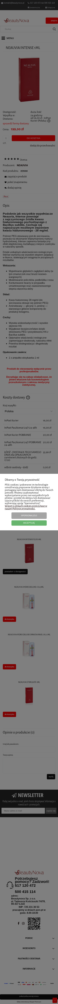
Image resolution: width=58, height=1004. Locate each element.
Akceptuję (29, 523)
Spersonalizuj (29, 515)
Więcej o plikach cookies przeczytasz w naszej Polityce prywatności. (26, 507)
